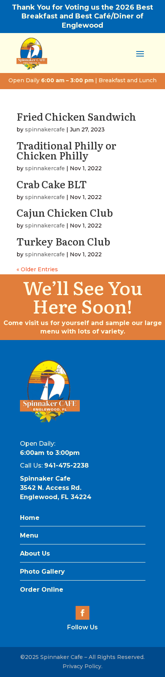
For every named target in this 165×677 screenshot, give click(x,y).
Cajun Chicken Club (64, 212)
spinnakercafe (45, 129)
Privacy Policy (82, 666)
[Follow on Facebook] (82, 613)
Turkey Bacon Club (63, 241)
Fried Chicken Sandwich (76, 116)
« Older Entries (37, 269)
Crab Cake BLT (51, 183)
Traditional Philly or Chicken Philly (66, 150)
